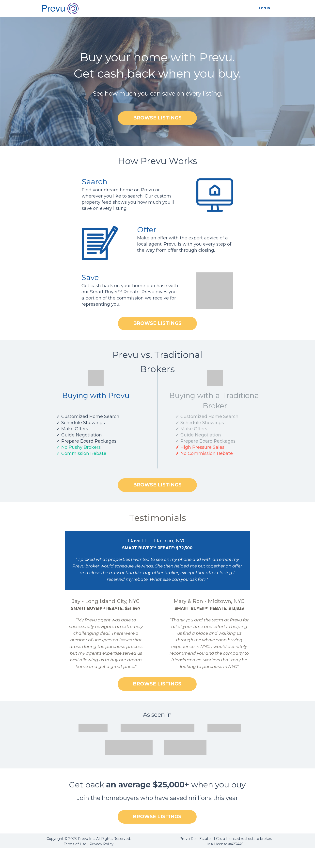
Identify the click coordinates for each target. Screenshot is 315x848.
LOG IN (264, 8)
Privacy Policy (101, 844)
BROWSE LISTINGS (157, 118)
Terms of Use (75, 844)
